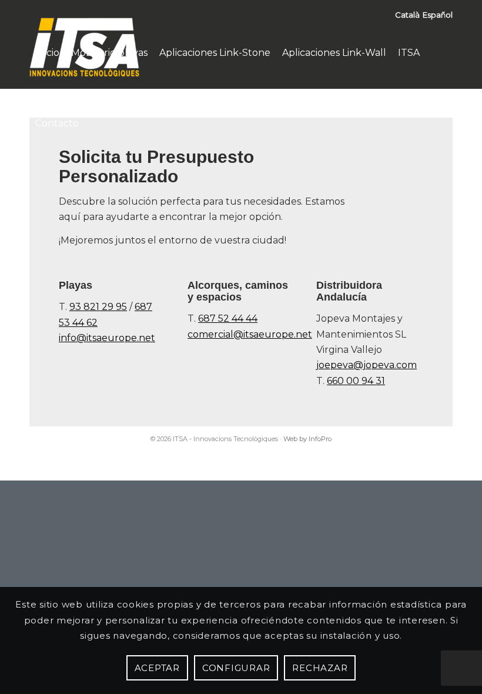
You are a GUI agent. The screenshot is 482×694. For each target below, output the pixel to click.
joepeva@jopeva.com (366, 365)
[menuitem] (47, 53)
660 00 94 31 (356, 380)
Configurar (236, 667)
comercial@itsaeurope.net (250, 334)
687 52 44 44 (227, 318)
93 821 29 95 (98, 306)
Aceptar (157, 667)
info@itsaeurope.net (107, 337)
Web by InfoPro (307, 439)
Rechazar (319, 667)
